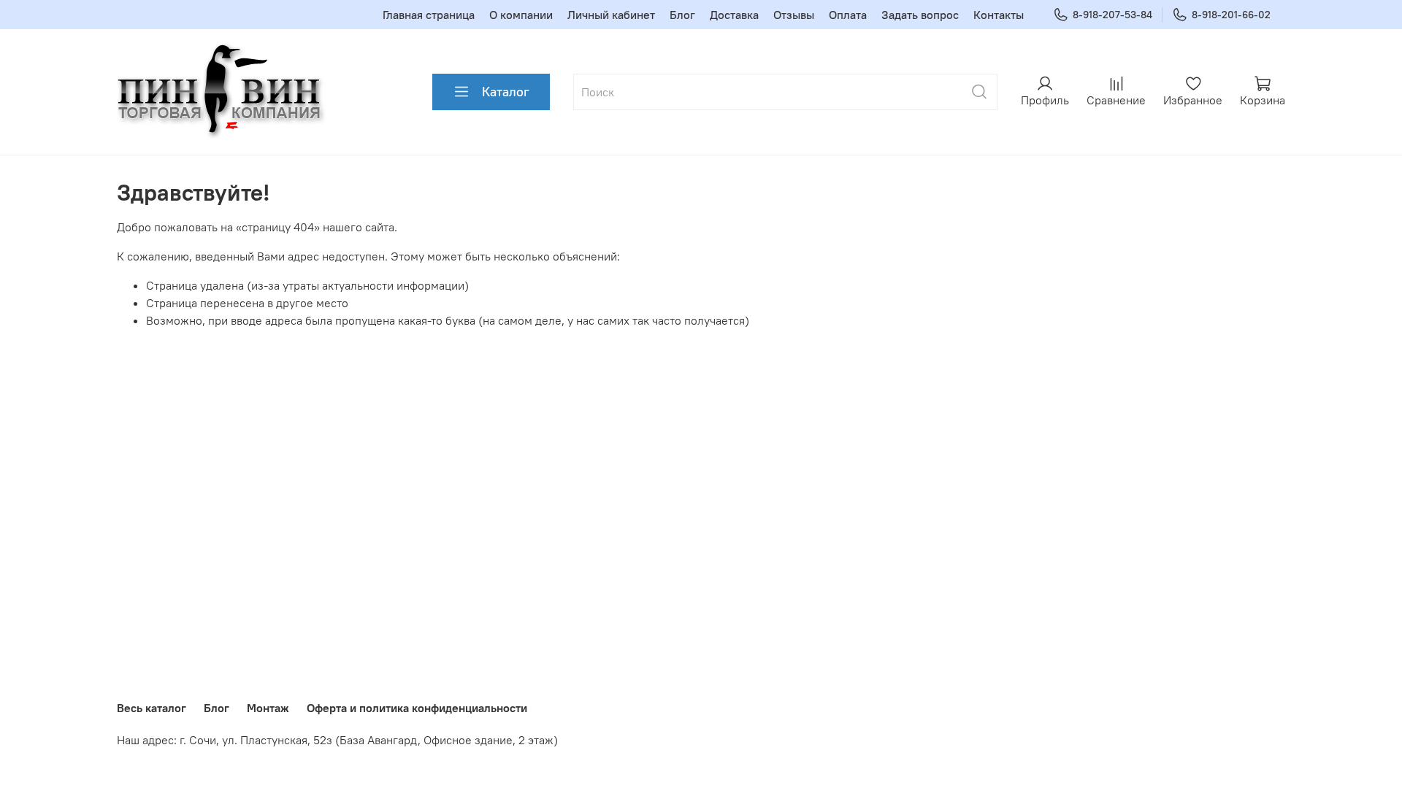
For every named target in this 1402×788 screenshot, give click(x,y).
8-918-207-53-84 (1112, 14)
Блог (682, 14)
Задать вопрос (920, 14)
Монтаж (268, 707)
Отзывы (793, 14)
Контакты (998, 14)
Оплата (848, 14)
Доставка (734, 14)
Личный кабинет (611, 14)
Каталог (505, 91)
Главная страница (429, 14)
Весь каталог (151, 707)
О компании (521, 14)
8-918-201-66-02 (1231, 14)
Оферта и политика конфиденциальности (417, 707)
